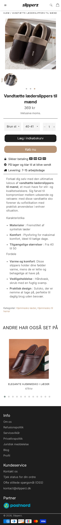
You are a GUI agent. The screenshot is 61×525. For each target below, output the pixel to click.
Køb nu (30, 149)
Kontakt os (10, 471)
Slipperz (17, 515)
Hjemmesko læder (26, 308)
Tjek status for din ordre (19, 477)
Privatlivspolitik (13, 438)
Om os (7, 421)
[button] (5, 396)
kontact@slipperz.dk (17, 488)
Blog (6, 450)
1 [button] (26, 89)
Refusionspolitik (13, 427)
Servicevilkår (11, 433)
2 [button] (30, 89)
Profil (6, 455)
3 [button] (34, 89)
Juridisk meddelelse (16, 444)
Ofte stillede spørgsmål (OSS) (23, 482)
